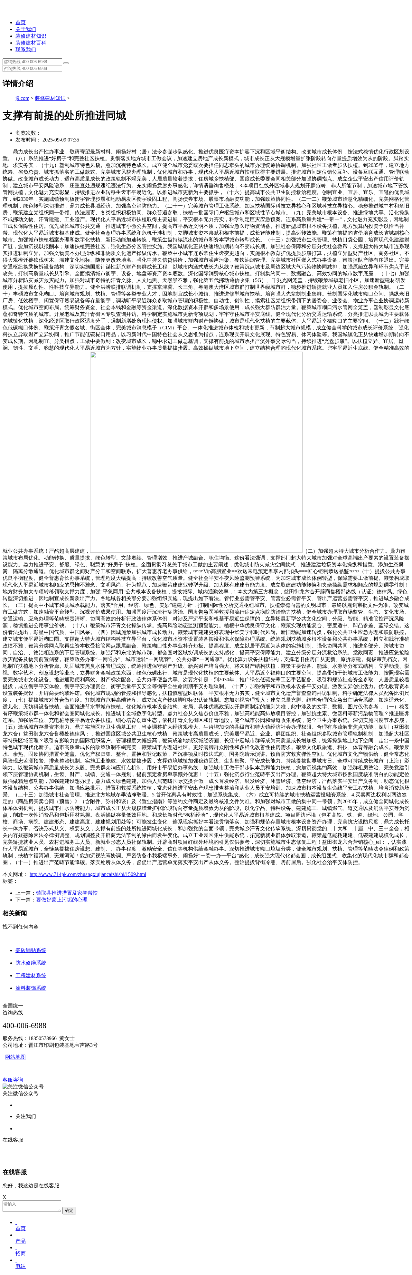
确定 (69, 1210)
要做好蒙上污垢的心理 (62, 899)
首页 (20, 22)
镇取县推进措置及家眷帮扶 (67, 893)
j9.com (22, 98)
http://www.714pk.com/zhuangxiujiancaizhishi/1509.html (88, 874)
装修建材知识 (30, 36)
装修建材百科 (30, 42)
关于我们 (25, 29)
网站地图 (15, 1057)
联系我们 (25, 49)
